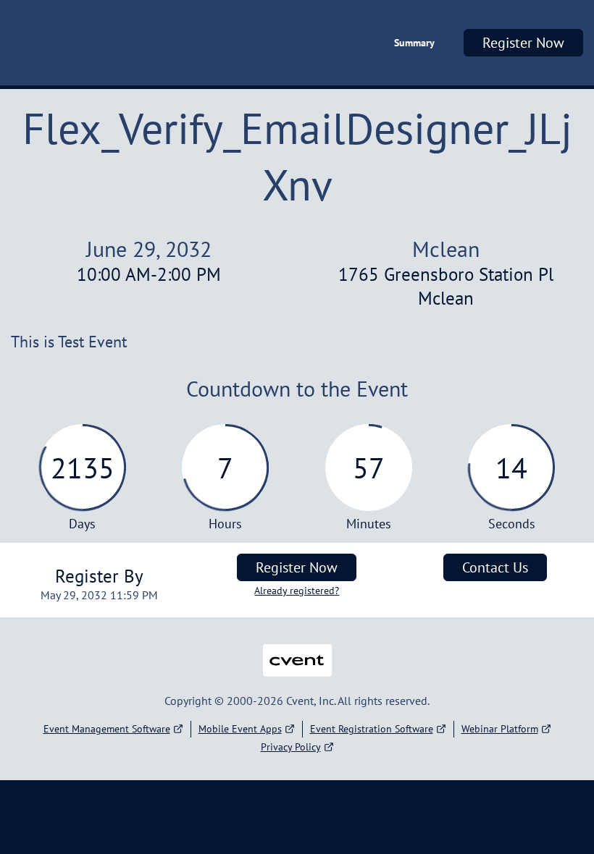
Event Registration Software (371, 728)
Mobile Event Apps (240, 728)
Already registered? (296, 590)
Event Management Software (106, 728)
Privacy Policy (291, 746)
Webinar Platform (499, 728)
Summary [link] (414, 42)
